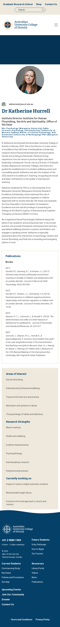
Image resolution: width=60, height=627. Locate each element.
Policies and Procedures (13, 577)
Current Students (11, 563)
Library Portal (38, 568)
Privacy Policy (43, 619)
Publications (37, 582)
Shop (39, 4)
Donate (6, 599)
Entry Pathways (39, 544)
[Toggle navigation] (56, 25)
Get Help (5, 582)
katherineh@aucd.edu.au (21, 104)
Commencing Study (11, 568)
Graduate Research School (18, 4)
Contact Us (51, 4)
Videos (35, 573)
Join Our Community (13, 594)
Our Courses (37, 553)
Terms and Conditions (21, 619)
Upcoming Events (11, 589)
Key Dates (6, 573)
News (34, 577)
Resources (38, 563)
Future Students (41, 539)
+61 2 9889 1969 (11, 540)
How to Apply (38, 549)
